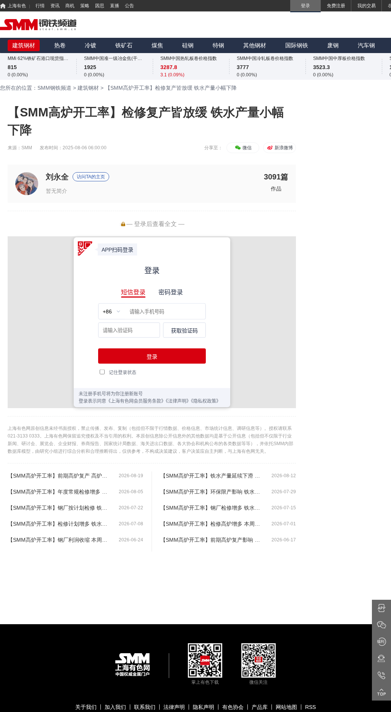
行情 (40, 5)
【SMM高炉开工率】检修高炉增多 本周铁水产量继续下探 (212, 524)
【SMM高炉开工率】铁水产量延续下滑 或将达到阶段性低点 (212, 476)
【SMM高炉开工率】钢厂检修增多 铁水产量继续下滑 (212, 508)
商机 (69, 5)
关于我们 (86, 707)
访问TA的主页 (91, 176)
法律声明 (174, 707)
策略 (84, 5)
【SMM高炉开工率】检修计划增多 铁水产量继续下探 (60, 524)
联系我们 (144, 707)
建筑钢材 (23, 45)
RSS (310, 707)
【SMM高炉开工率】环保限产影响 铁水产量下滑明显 (212, 492)
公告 (129, 5)
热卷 (60, 45)
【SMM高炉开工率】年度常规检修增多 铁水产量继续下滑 (60, 492)
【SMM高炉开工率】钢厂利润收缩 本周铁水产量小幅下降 (60, 540)
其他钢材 (254, 45)
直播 (114, 5)
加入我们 (115, 707)
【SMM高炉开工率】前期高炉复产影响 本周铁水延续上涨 (212, 540)
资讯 (55, 5)
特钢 (218, 45)
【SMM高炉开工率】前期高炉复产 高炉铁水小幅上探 (60, 476)
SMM (26, 147)
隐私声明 (203, 707)
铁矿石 (123, 45)
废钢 (333, 45)
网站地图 (286, 707)
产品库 (260, 707)
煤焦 (157, 45)
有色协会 (233, 707)
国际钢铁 (296, 45)
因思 (99, 5)
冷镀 (90, 45)
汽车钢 (366, 45)
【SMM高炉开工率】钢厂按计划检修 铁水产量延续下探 (60, 508)
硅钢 (188, 45)
